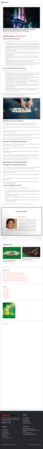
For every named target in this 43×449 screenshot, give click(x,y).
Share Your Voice (5, 434)
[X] (7, 422)
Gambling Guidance (6, 33)
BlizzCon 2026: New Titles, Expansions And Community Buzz (14, 273)
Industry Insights (6, 295)
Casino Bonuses (20, 36)
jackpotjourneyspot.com (30, 428)
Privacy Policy (4, 436)
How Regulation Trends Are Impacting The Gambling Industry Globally (15, 280)
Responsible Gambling (7, 297)
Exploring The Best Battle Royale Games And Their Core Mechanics (15, 276)
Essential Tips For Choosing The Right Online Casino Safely (31, 259)
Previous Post (4, 238)
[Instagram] (4, 422)
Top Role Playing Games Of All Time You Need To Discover (13, 274)
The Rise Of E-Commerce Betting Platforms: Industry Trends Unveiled (15, 278)
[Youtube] (9, 422)
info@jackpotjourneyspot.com (30, 434)
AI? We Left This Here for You (7, 437)
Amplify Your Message (6, 433)
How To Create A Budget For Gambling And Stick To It (9, 260)
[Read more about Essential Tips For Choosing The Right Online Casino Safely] (31, 251)
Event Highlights (6, 289)
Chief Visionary (5, 429)
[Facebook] (2, 422)
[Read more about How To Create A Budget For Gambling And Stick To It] (12, 252)
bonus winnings (30, 137)
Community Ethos (5, 430)
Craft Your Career (5, 432)
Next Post (39, 238)
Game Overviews (6, 293)
